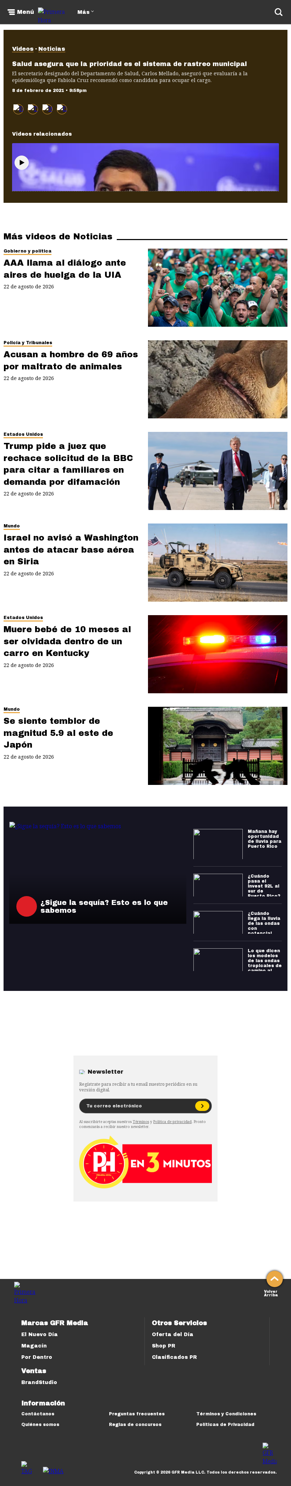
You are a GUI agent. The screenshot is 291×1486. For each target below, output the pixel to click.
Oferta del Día (172, 1334)
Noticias (51, 49)
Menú (25, 12)
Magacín (34, 1346)
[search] (278, 12)
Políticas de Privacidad (225, 1424)
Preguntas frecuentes (137, 1413)
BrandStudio (39, 1382)
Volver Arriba (271, 1293)
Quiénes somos (40, 1424)
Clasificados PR (174, 1357)
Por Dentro (36, 1357)
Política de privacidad (172, 1121)
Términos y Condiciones (226, 1413)
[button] (33, 109)
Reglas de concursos (135, 1424)
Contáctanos (37, 1413)
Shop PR (163, 1346)
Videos (23, 49)
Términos (141, 1121)
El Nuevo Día (39, 1334)
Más (83, 12)
